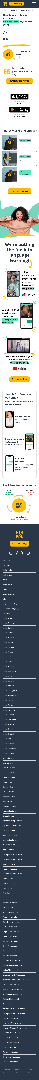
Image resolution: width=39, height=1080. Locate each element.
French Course (8, 782)
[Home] (7, 71)
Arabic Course (8, 758)
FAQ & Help (7, 570)
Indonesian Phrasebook (12, 965)
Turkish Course (9, 898)
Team (5, 589)
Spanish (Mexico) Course (13, 874)
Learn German (8, 647)
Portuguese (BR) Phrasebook (14, 1008)
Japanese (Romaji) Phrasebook (15, 980)
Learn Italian (8, 676)
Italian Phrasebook (10, 970)
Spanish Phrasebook (11, 1033)
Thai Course (8, 893)
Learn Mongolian (10, 690)
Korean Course (9, 830)
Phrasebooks (8, 613)
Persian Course (9, 845)
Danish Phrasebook (11, 922)
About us (6, 560)
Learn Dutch (8, 633)
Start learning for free (19, 80)
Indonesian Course (10, 811)
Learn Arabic (8, 618)
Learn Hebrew (8, 657)
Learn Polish (8, 705)
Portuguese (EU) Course (12, 859)
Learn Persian (8, 700)
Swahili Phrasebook (11, 1037)
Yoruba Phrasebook (11, 1062)
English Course (9, 777)
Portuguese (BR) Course (12, 854)
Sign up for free (19, 379)
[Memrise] (4, 3)
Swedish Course (9, 888)
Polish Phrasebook (10, 1004)
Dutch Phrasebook (10, 927)
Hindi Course (8, 801)
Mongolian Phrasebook (12, 989)
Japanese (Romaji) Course (13, 825)
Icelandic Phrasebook (11, 960)
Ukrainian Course (10, 902)
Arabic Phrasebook (10, 912)
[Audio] (8, 54)
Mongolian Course (10, 835)
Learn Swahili (8, 729)
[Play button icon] (9, 142)
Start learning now (19, 191)
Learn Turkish (8, 743)
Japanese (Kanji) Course (27, 11)
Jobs (4, 599)
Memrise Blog (8, 594)
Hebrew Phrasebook (11, 951)
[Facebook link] (11, 553)
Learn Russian (8, 715)
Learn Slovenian (9, 719)
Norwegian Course (10, 840)
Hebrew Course (9, 796)
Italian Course (8, 816)
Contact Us (7, 565)
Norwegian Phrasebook (12, 994)
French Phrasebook (11, 936)
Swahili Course (9, 883)
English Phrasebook (11, 931)
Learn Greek (8, 652)
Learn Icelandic (9, 666)
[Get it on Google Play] (19, 110)
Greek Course (8, 792)
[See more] (34, 3)
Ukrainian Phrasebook (12, 1057)
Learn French (8, 642)
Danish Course (9, 768)
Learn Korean (8, 686)
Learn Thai (7, 739)
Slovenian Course (10, 869)
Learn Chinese (8, 623)
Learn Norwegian (10, 695)
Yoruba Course (9, 907)
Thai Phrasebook (10, 1047)
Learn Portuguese (10, 710)
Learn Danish (8, 628)
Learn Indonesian (10, 671)
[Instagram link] (28, 553)
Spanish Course (9, 878)
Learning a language (11, 608)
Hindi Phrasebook (10, 955)
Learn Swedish (8, 734)
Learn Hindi (7, 661)
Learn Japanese (9, 11)
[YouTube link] (22, 553)
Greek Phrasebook (10, 946)
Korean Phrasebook (11, 984)
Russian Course (9, 864)
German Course (9, 787)
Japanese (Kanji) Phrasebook (14, 975)
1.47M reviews (19, 117)
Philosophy (7, 584)
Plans (5, 580)
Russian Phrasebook (11, 1018)
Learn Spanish (8, 724)
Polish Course (8, 849)
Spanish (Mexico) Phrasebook (15, 1028)
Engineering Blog (10, 604)
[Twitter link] (16, 553)
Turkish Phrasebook (11, 1052)
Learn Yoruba (8, 753)
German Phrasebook (11, 941)
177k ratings (19, 104)
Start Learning (16, 4)
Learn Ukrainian (9, 748)
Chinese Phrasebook (11, 917)
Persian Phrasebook (11, 999)
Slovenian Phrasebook (12, 1023)
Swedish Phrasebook (11, 1042)
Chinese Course (9, 763)
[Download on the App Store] (19, 97)
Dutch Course (8, 772)
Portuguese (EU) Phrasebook (14, 1013)
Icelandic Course (9, 806)
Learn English (8, 637)
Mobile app (7, 575)
